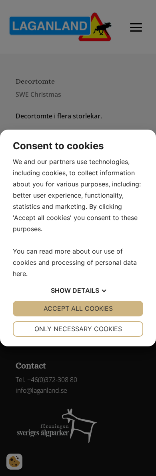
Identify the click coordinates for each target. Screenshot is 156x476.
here (19, 274)
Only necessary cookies (78, 329)
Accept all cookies (78, 308)
